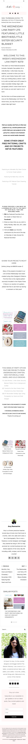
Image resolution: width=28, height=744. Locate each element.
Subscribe (14, 716)
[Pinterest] (18, 13)
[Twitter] (13, 13)
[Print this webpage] (2, 374)
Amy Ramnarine (7, 47)
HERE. (17, 211)
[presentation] (14, 601)
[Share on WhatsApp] (2, 380)
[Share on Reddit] (2, 377)
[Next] (23, 607)
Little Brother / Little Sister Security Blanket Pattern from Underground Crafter (15, 383)
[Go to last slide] (5, 607)
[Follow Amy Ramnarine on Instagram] (12, 558)
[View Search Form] (4, 1)
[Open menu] (23, 1)
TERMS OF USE (19, 739)
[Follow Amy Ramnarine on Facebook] (9, 558)
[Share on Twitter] (2, 367)
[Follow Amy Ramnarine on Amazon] (18, 558)
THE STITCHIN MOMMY (13, 739)
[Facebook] (10, 13)
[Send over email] (2, 372)
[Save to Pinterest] (2, 369)
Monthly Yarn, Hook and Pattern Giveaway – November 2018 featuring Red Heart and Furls (7, 574)
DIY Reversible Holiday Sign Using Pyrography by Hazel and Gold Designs (14, 396)
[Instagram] (15, 13)
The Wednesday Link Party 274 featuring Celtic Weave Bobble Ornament (21, 572)
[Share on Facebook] (2, 364)
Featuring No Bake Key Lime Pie (14, 176)
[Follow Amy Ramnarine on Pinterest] (15, 558)
